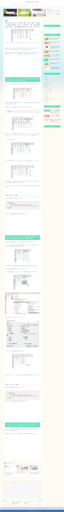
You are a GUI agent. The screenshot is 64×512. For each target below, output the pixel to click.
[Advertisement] (22, 68)
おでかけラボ (32, 2)
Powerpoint (47, 84)
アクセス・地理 (22, 5)
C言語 (46, 76)
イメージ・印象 (34, 5)
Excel (29, 5)
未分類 (46, 97)
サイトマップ (46, 5)
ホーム (16, 5)
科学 (46, 102)
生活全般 (47, 99)
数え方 (41, 5)
